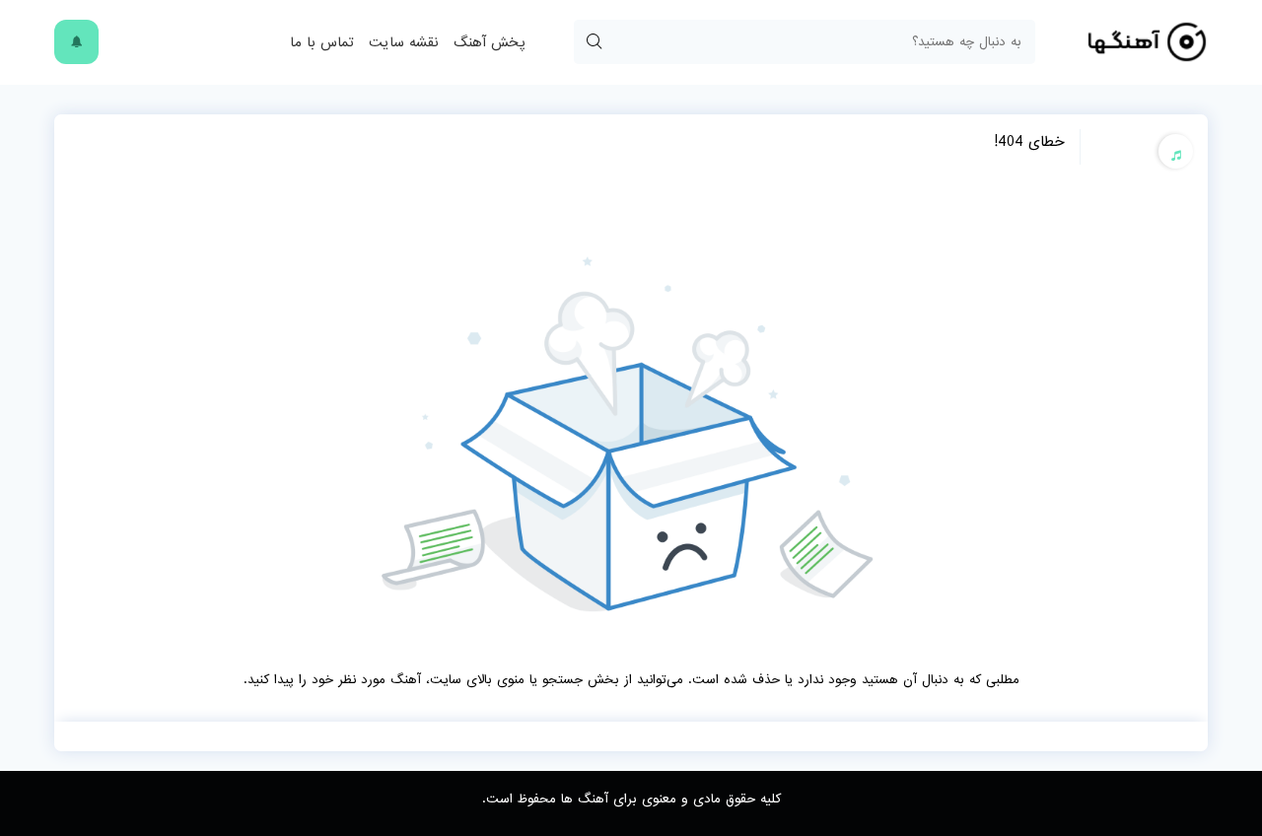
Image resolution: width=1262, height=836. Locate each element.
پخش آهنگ (489, 42)
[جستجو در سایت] (593, 42)
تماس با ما (322, 42)
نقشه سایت (404, 42)
